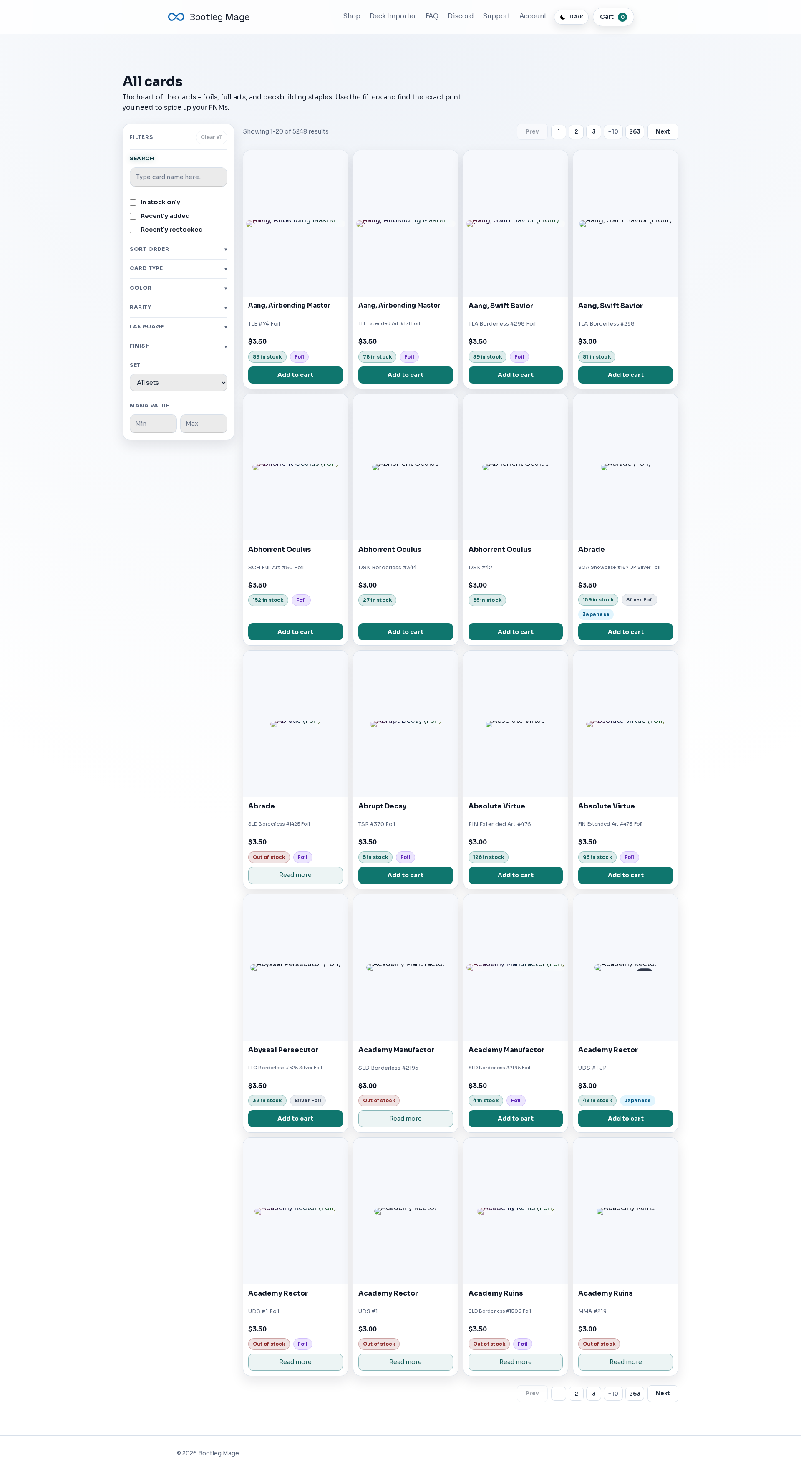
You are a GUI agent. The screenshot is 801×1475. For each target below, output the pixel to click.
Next (663, 131)
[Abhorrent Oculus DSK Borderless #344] (405, 467)
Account (533, 16)
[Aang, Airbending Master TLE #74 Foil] (295, 223)
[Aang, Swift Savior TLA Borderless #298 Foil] (515, 223)
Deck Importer (393, 16)
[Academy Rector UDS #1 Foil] (295, 1211)
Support (496, 16)
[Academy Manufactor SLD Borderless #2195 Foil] (515, 967)
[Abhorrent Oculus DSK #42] (515, 467)
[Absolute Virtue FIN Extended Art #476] (515, 724)
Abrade (591, 549)
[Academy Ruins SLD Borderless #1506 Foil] (515, 1211)
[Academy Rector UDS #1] (405, 1211)
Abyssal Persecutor (283, 1050)
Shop (351, 16)
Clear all (212, 137)
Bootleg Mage (219, 17)
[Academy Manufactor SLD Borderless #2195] (405, 967)
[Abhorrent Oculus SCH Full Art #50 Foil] (295, 467)
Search (142, 158)
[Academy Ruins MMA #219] (625, 1211)
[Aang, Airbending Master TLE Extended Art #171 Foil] (405, 223)
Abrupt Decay (382, 806)
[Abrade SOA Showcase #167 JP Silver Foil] (625, 467)
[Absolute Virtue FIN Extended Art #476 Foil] (625, 724)
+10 (613, 131)
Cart (612, 16)
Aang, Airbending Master (289, 305)
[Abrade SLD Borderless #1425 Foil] (295, 724)
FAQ (432, 16)
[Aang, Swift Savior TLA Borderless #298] (625, 223)
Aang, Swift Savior (501, 305)
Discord (461, 16)
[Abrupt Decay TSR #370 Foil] (405, 724)
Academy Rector (608, 1050)
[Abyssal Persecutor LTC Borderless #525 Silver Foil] (295, 967)
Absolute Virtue (497, 806)
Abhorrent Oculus (279, 549)
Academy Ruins (496, 1293)
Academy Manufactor (396, 1050)
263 (634, 131)
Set (135, 365)
